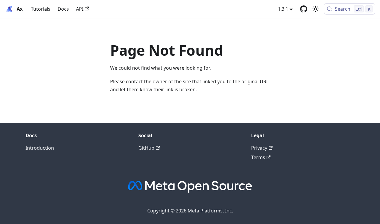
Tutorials (40, 9)
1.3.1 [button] (283, 9)
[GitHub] (304, 9)
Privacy (259, 148)
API (79, 9)
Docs (63, 9)
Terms (258, 157)
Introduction (40, 148)
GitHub (146, 148)
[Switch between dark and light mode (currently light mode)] (315, 9)
